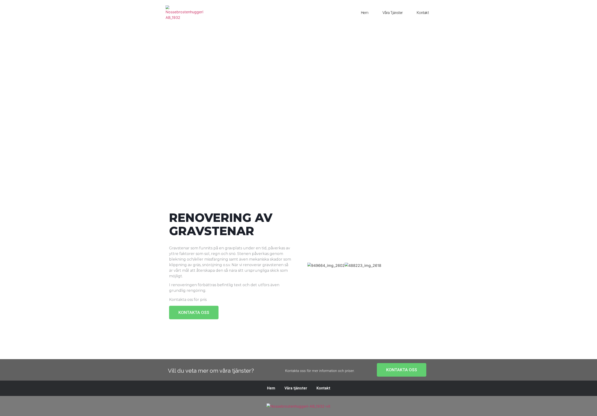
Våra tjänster (392, 12)
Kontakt (423, 12)
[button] (194, 312)
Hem (364, 12)
